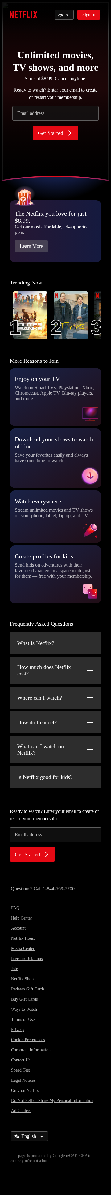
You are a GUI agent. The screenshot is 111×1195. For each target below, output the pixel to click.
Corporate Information (31, 1050)
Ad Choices (21, 1110)
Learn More (31, 246)
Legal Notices (23, 1080)
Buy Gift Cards (24, 999)
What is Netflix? (35, 643)
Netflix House (23, 938)
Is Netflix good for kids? (44, 777)
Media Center (23, 948)
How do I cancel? (37, 722)
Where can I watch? (39, 698)
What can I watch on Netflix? (40, 749)
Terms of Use (23, 1019)
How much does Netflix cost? (44, 670)
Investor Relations (27, 958)
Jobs (14, 969)
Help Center (21, 918)
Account (18, 928)
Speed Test (20, 1070)
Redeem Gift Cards (27, 989)
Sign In (88, 14)
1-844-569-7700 (59, 888)
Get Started (50, 133)
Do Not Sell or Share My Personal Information (52, 1100)
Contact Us (20, 1060)
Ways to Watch (24, 1009)
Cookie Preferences (28, 1039)
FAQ (15, 908)
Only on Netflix (25, 1090)
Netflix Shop (22, 979)
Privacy (17, 1029)
